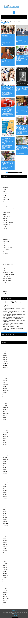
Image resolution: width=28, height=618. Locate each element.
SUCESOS (4, 287)
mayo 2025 (5, 374)
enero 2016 (5, 590)
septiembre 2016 (6, 575)
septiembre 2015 (6, 598)
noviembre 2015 (5, 594)
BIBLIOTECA (5, 191)
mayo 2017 (5, 559)
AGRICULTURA (5, 187)
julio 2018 (4, 532)
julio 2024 (4, 394)
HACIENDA (5, 218)
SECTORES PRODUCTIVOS (8, 272)
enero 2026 (5, 359)
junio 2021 (4, 465)
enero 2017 (5, 567)
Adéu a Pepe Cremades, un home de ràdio (7, 61)
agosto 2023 (5, 415)
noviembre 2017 (5, 548)
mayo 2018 (5, 536)
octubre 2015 (5, 596)
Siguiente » (19, 172)
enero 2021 (5, 475)
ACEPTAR (14, 617)
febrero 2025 (5, 380)
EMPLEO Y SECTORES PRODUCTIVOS (10, 210)
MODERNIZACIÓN (6, 241)
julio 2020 (4, 486)
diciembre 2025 (5, 361)
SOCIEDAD (5, 284)
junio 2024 (4, 396)
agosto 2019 (5, 507)
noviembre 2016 (5, 571)
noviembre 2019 (5, 502)
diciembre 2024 (5, 384)
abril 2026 (4, 353)
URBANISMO (5, 291)
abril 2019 (4, 515)
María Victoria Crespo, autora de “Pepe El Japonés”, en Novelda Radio (22, 89)
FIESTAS (4, 214)
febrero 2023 (5, 426)
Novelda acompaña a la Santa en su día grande (11, 326)
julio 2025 (4, 371)
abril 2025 (4, 376)
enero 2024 (5, 405)
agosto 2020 (5, 484)
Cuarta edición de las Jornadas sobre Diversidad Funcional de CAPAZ (7, 89)
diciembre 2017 (5, 546)
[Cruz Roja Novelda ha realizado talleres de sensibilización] (8, 160)
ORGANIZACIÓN (6, 253)
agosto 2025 (5, 369)
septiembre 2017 (6, 552)
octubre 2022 (5, 434)
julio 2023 (4, 417)
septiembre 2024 (6, 390)
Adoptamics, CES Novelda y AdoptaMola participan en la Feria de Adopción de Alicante (7, 141)
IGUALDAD (5, 220)
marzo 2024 (5, 401)
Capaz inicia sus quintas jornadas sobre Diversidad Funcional (21, 38)
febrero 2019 (5, 519)
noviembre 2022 (5, 432)
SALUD (4, 268)
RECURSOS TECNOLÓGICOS (8, 264)
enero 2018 (5, 544)
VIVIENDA (4, 293)
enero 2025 (5, 382)
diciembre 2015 (5, 592)
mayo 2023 (5, 421)
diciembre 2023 (5, 407)
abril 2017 (4, 561)
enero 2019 (5, 521)
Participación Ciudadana (7, 255)
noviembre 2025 (5, 363)
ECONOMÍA (5, 205)
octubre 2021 (5, 457)
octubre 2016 (5, 573)
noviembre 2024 (5, 386)
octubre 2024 (5, 388)
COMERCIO (5, 197)
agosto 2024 (5, 392)
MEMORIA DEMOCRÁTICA (7, 235)
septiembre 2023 (6, 413)
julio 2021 (4, 463)
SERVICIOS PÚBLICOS (7, 278)
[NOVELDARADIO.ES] (14, 8)
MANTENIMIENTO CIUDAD (7, 230)
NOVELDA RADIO (6, 249)
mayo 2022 (5, 444)
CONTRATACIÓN (6, 199)
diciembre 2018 (5, 523)
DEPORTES (5, 203)
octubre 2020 (5, 480)
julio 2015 (4, 602)
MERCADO (5, 237)
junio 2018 (4, 534)
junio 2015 (4, 604)
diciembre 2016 (5, 569)
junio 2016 (4, 581)
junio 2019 (4, 511)
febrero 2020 (5, 496)
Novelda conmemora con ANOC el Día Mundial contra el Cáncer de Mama (22, 128)
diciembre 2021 (5, 453)
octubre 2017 (5, 550)
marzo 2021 (5, 471)
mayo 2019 (5, 513)
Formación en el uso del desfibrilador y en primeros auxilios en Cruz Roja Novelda (7, 110)
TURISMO (4, 289)
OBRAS (4, 251)
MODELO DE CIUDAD (6, 239)
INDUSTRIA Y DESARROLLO (8, 222)
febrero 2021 (5, 473)
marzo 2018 (5, 540)
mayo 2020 (5, 490)
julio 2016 (4, 579)
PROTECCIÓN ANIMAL (7, 262)
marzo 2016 (5, 586)
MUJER (4, 245)
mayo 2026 (5, 351)
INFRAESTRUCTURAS (7, 224)
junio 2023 (4, 419)
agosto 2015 (5, 600)
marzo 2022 (5, 448)
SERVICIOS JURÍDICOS (7, 276)
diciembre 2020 (5, 477)
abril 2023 (4, 423)
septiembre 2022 (6, 436)
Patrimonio (4, 257)
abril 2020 (4, 492)
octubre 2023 (5, 411)
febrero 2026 (5, 357)
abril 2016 (4, 584)
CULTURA (4, 201)
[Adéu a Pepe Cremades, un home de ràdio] (8, 58)
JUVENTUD (5, 228)
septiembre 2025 (6, 367)
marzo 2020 (5, 494)
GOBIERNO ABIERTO (6, 216)
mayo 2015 (5, 606)
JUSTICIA (4, 226)
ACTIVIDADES (5, 183)
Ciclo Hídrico (5, 193)
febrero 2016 (5, 588)
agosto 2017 (5, 554)
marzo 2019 (5, 517)
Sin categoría (5, 282)
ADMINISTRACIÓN (6, 185)
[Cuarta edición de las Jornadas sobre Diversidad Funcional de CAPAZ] (8, 86)
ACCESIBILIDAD (6, 180)
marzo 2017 (5, 563)
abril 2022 (4, 446)
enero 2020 (5, 498)
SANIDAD (4, 270)
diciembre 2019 (5, 500)
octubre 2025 (5, 365)
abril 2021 (4, 469)
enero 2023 (5, 428)
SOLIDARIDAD (5, 286)
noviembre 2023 (5, 409)
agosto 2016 (5, 577)
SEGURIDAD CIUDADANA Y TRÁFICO (9, 274)
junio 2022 (4, 442)
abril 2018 (4, 538)
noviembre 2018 (5, 525)
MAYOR (4, 232)
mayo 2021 (5, 467)
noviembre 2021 (5, 455)
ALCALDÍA (4, 189)
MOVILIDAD (5, 243)
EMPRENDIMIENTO (6, 212)
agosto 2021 (5, 461)
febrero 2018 (5, 542)
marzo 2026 (5, 355)
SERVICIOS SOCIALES (7, 280)
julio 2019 (4, 509)
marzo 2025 (5, 378)
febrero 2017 (5, 565)
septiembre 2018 (6, 529)
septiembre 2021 (6, 459)
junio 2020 (4, 488)
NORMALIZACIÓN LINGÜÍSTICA (8, 247)
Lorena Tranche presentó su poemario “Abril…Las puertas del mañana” (22, 148)
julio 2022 (4, 440)
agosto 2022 (5, 438)
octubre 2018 (5, 527)
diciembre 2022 (5, 430)
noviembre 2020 (5, 478)
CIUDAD (4, 195)
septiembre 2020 (6, 482)
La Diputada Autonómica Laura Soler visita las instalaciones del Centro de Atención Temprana (7, 38)
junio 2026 (4, 349)
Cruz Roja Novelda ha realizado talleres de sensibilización (7, 163)
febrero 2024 (5, 403)
